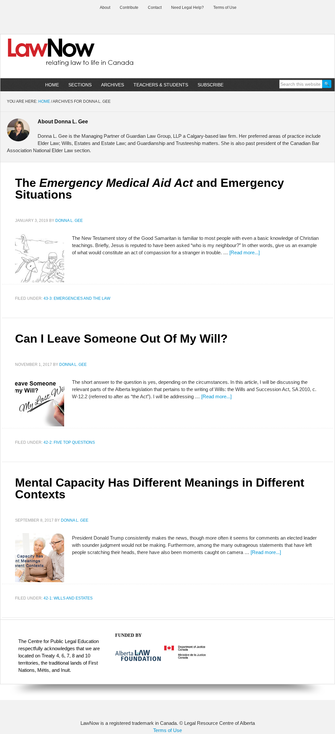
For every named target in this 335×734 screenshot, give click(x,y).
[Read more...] (244, 252)
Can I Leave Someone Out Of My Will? (121, 338)
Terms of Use (167, 730)
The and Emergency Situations (149, 188)
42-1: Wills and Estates (68, 598)
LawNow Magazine (55, 57)
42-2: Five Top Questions (69, 442)
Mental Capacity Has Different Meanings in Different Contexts (159, 488)
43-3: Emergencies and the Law (77, 298)
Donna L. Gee (69, 220)
